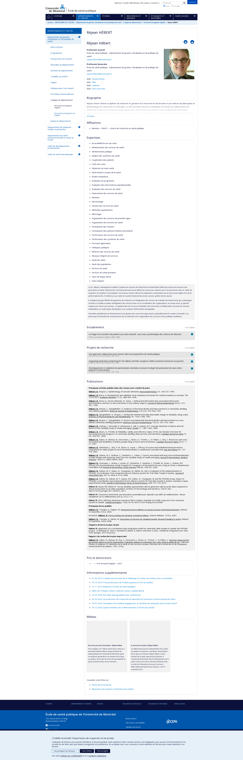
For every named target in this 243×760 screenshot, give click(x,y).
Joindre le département (60, 121)
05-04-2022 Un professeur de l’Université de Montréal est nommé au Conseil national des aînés (134, 599)
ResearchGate (98, 79)
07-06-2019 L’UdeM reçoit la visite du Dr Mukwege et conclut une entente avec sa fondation (132, 578)
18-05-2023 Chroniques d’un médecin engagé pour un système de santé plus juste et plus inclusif (134, 603)
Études (100, 704)
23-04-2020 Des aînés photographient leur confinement (116, 595)
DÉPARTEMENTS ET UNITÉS (64, 22)
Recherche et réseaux (132, 704)
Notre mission (56, 47)
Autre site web (98, 88)
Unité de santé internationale (60, 154)
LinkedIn (95, 85)
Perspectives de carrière (61, 59)
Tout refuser (87, 751)
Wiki (94, 82)
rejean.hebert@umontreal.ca (99, 59)
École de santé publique (82, 10)
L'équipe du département (132, 22)
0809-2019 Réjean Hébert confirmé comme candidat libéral (118, 590)
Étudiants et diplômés (157, 704)
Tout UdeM (176, 6)
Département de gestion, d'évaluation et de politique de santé (98, 22)
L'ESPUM (49, 704)
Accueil (50, 22)
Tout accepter (102, 751)
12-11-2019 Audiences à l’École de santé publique (113, 586)
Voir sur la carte (54, 725)
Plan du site (130, 723)
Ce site (167, 6)
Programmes (56, 53)
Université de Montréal (55, 8)
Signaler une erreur (133, 727)
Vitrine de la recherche (101, 685)
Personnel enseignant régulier (154, 22)
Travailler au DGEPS (59, 76)
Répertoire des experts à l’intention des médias (113, 689)
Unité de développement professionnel (58, 147)
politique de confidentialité (71, 756)
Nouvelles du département (62, 64)
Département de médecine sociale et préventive (59, 128)
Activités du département (61, 70)
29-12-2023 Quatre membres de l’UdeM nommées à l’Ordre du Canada (123, 607)
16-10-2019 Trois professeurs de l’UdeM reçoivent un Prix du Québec (122, 582)
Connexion (154, 3)
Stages (53, 82)
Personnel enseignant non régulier (64, 114)
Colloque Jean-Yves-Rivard (62, 88)
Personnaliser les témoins (65, 751)
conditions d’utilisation (97, 756)
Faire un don (179, 704)
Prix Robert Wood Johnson (62, 94)
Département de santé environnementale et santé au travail (61, 137)
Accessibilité (140, 723)
